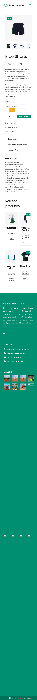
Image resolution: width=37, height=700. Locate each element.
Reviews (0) (13, 150)
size (7, 106)
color (7, 102)
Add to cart (24, 116)
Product (12, 131)
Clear (12, 110)
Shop (15, 127)
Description (12, 139)
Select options (11, 239)
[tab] (12, 139)
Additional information (17, 145)
